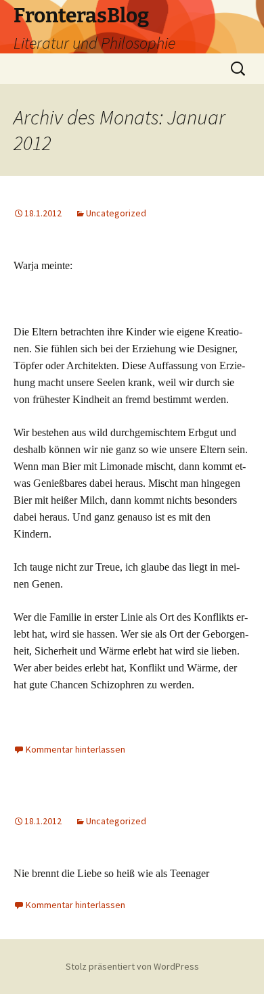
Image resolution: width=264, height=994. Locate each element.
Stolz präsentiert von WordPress (132, 966)
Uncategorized (116, 213)
